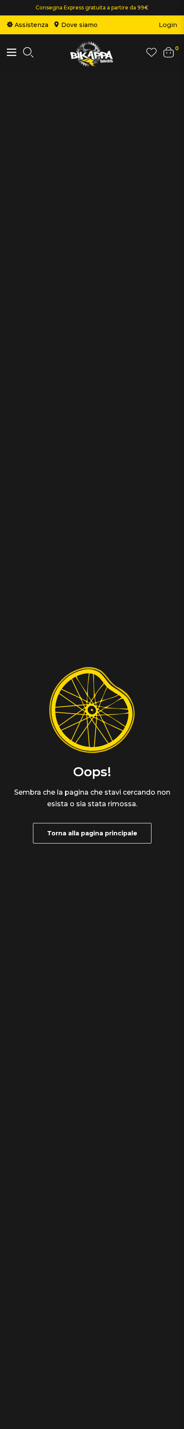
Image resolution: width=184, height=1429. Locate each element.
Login (168, 25)
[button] (28, 54)
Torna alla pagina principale (92, 833)
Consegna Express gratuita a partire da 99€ (92, 7)
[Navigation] (11, 52)
